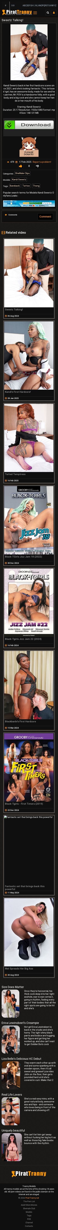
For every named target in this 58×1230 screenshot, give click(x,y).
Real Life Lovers (12, 1094)
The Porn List (29, 1201)
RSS (29, 1219)
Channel (29, 1223)
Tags (29, 1215)
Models (29, 1212)
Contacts (29, 1226)
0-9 (12, 5)
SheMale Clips (22, 173)
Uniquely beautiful (13, 1130)
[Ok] (20, 166)
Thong (36, 185)
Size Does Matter (13, 987)
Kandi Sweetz (19, 179)
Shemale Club (29, 1208)
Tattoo (26, 185)
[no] (37, 166)
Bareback (15, 185)
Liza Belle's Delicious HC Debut (21, 1058)
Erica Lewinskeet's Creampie (20, 1023)
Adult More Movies (29, 1205)
